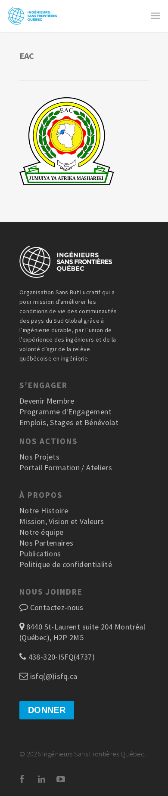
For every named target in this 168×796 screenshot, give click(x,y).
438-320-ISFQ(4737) (60, 657)
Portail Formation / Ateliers (65, 467)
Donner (46, 710)
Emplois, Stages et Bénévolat (68, 422)
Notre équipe (41, 532)
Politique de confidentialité (65, 564)
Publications (40, 553)
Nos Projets (39, 457)
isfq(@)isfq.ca (52, 676)
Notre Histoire (43, 510)
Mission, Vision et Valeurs (61, 521)
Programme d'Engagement (65, 412)
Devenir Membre (46, 401)
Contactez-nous (57, 607)
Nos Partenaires (46, 543)
